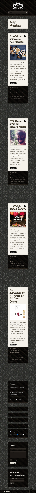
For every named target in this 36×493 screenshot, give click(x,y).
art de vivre (13, 96)
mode (14, 183)
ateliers (12, 261)
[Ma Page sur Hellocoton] (16, 432)
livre (15, 265)
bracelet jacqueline (18, 355)
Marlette (18, 100)
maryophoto (15, 434)
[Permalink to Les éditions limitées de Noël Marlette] (17, 39)
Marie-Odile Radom (15, 89)
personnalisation (14, 359)
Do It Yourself (19, 263)
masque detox (17, 181)
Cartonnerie (17, 261)
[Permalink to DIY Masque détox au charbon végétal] (18, 123)
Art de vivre (13, 92)
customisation (18, 357)
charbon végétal (20, 177)
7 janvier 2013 (14, 348)
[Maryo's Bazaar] (18, 6)
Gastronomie (19, 92)
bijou (12, 355)
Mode (22, 175)
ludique (18, 265)
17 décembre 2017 (15, 87)
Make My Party (19, 267)
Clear (25, 463)
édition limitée (16, 98)
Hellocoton (21, 434)
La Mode (18, 354)
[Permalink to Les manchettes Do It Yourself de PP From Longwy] (17, 295)
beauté (15, 177)
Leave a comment (15, 90)
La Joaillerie (13, 354)
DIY (11, 98)
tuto (17, 183)
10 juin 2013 (13, 256)
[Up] (30, 490)
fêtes (20, 98)
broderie (12, 357)
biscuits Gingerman (20, 96)
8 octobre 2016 (14, 172)
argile (12, 177)
